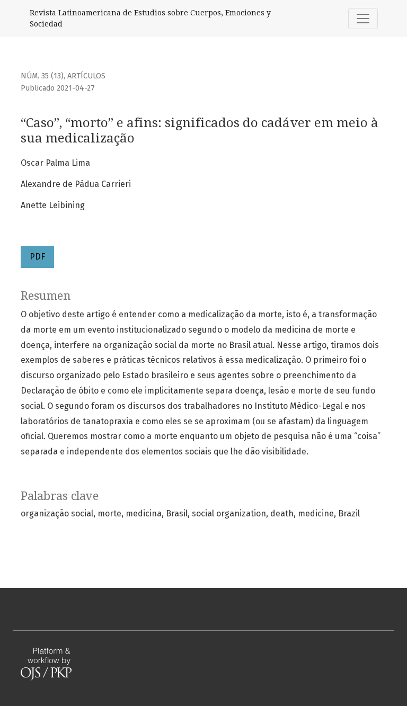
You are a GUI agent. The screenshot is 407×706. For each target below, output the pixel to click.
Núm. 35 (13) (42, 76)
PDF (37, 257)
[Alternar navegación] (363, 18)
